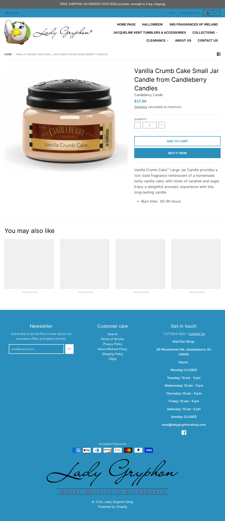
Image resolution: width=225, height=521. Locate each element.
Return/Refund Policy (112, 349)
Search (113, 334)
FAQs (112, 359)
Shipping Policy (112, 354)
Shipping (140, 107)
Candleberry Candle (148, 95)
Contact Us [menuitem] (208, 40)
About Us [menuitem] (183, 40)
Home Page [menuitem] (126, 24)
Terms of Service (112, 339)
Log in (171, 13)
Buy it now (177, 153)
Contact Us (197, 334)
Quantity (140, 119)
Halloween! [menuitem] (152, 24)
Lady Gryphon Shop (119, 502)
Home (8, 54)
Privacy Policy (112, 344)
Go (69, 348)
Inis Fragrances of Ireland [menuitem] (194, 24)
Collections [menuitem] (203, 32)
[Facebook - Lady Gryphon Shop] (219, 54)
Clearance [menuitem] (155, 40)
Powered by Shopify (112, 506)
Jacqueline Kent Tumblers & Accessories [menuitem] (149, 32)
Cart (214, 13)
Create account (190, 13)
